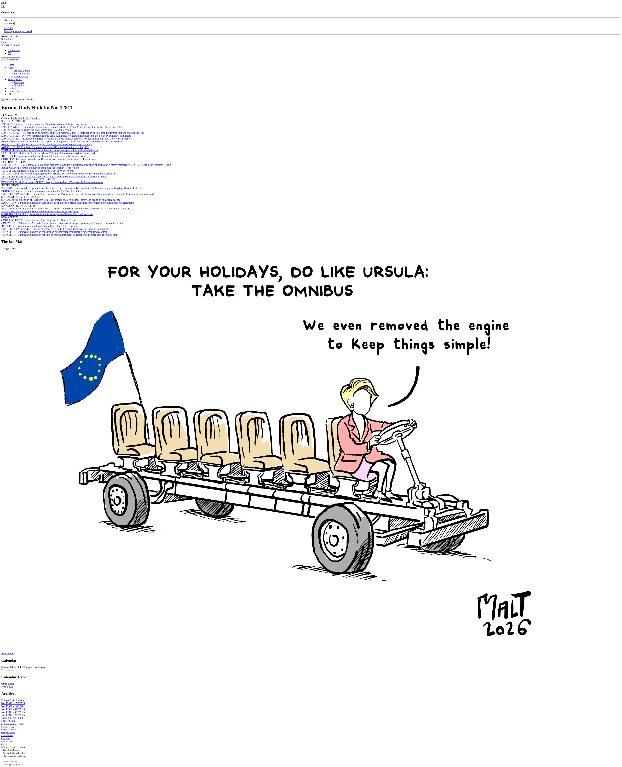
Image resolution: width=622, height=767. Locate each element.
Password (9, 23)
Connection (14, 50)
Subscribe (6, 39)
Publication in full (20, 118)
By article (35, 118)
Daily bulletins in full (12, 718)
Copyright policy (9, 729)
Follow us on (8, 720)
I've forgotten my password (18, 31)
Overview (19, 82)
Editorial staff (21, 76)
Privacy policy (7, 727)
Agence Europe (22, 70)
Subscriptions (7, 735)
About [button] (11, 67)
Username (9, 20)
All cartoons (7, 653)
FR (9, 53)
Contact (12, 88)
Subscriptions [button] (15, 79)
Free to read (7, 670)
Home (11, 64)
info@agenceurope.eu (13, 764)
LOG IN (8, 28)
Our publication (22, 73)
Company (5, 738)
